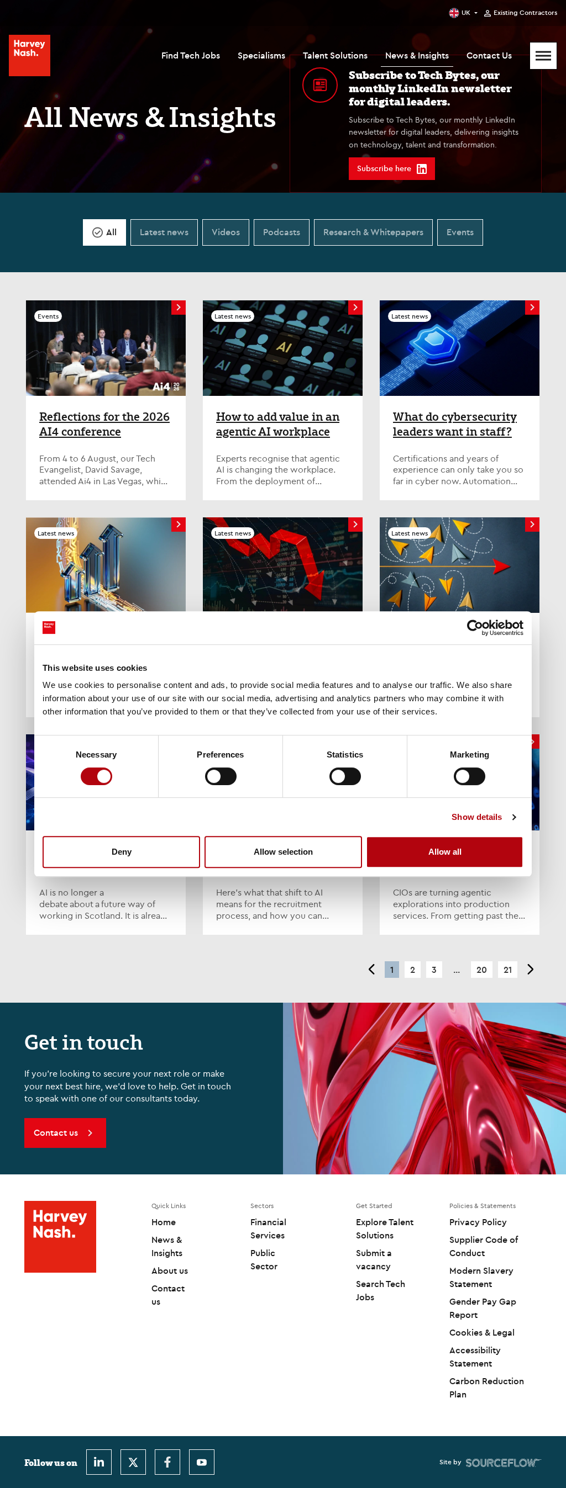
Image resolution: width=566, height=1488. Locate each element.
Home (163, 1221)
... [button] (456, 969)
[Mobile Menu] (543, 56)
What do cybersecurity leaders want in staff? (455, 424)
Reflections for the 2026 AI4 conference (104, 424)
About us (169, 1270)
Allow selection (283, 851)
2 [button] (412, 969)
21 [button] (508, 969)
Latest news (164, 231)
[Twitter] (133, 1462)
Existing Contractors (525, 13)
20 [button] (481, 969)
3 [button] (434, 969)
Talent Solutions (335, 55)
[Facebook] (167, 1462)
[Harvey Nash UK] (29, 55)
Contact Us (489, 55)
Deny (122, 851)
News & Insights (417, 55)
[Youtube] (201, 1462)
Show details (477, 817)
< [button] (371, 969)
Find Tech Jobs (190, 55)
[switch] (221, 776)
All (111, 231)
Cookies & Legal (482, 1332)
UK (466, 12)
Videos (226, 231)
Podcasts (281, 231)
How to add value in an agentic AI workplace (277, 424)
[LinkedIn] (99, 1462)
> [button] (530, 969)
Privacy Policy (478, 1221)
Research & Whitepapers (373, 231)
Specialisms (261, 55)
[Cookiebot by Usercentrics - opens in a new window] (475, 627)
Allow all (445, 851)
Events (460, 231)
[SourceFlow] (504, 1462)
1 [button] (392, 969)
